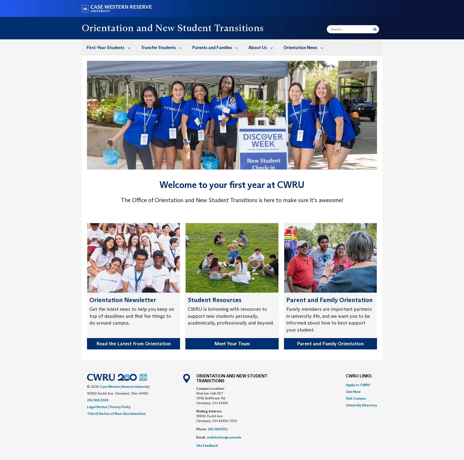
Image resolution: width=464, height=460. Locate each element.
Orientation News (300, 47)
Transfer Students (158, 47)
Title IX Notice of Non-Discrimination (116, 413)
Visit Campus (356, 398)
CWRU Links (359, 376)
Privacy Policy (120, 407)
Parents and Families (212, 47)
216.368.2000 (98, 400)
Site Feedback (207, 445)
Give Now (353, 391)
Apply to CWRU (358, 385)
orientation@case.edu (224, 437)
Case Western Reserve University (125, 386)
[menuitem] (109, 47)
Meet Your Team (232, 344)
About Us (257, 47)
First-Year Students (105, 47)
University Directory (361, 405)
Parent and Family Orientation (330, 344)
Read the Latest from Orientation (133, 344)
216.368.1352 (218, 429)
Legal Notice (97, 407)
